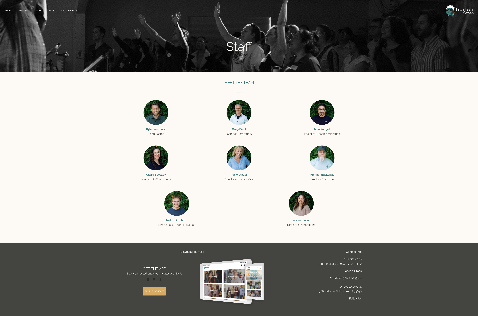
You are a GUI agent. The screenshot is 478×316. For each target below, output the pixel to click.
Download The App (154, 291)
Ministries (23, 10)
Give (61, 10)
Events (51, 10)
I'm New (73, 10)
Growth (37, 10)
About (8, 10)
